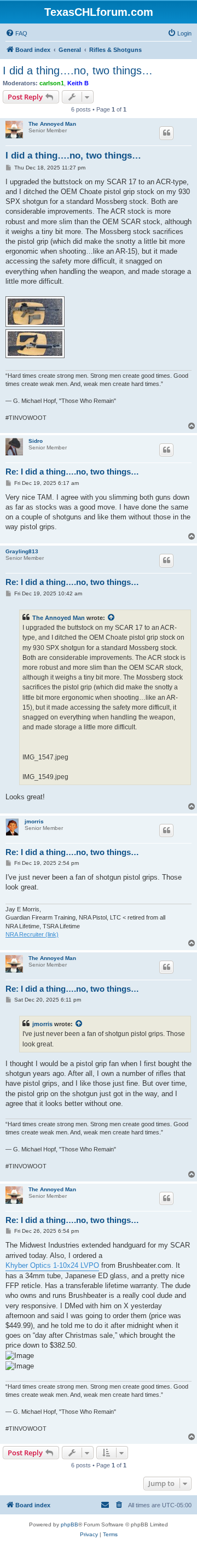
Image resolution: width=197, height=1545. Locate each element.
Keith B (78, 83)
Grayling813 (21, 551)
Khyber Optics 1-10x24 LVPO (52, 1265)
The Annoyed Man (52, 124)
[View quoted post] (112, 618)
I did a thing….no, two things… (78, 71)
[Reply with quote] (166, 132)
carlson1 (51, 83)
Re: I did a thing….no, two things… (72, 471)
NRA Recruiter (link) (32, 934)
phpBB (69, 1524)
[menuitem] (16, 33)
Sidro (35, 441)
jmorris (34, 821)
